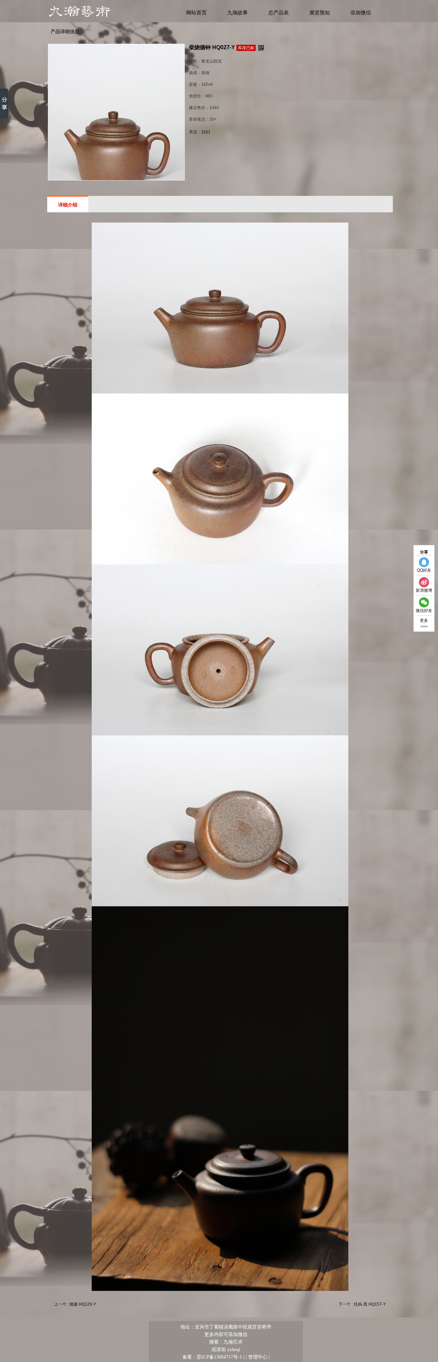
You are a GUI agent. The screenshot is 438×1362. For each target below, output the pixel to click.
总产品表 (278, 12)
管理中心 (257, 1357)
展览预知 (319, 12)
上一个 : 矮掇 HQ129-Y (75, 1304)
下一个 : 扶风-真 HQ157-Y (362, 1304)
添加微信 (360, 12)
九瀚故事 (237, 12)
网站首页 (196, 12)
